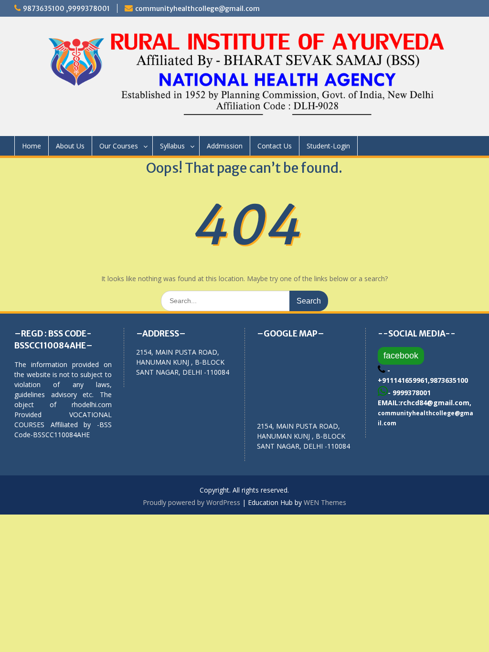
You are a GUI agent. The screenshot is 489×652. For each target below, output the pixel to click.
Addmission (225, 145)
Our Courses (118, 145)
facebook (400, 355)
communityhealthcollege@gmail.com (197, 8)
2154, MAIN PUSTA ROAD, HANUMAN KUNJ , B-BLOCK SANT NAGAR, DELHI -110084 (303, 436)
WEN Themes (325, 502)
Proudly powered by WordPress (191, 502)
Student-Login (328, 145)
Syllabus (172, 145)
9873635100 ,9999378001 (66, 8)
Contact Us (274, 145)
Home (31, 145)
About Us (70, 145)
